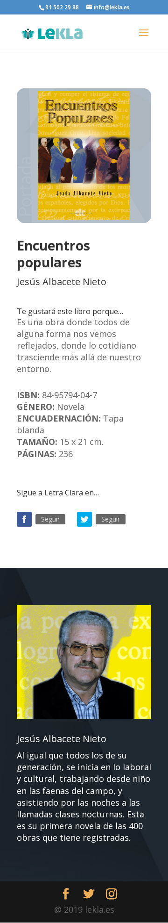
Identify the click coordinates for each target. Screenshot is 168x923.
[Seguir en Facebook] (24, 519)
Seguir (50, 519)
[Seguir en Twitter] (84, 519)
